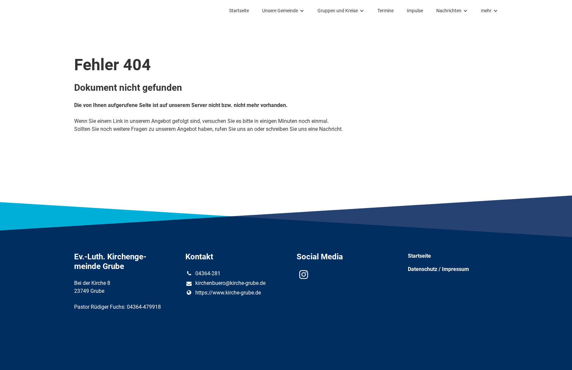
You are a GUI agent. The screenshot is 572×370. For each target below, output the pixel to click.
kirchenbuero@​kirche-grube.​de (230, 283)
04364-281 (207, 273)
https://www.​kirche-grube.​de (228, 293)
